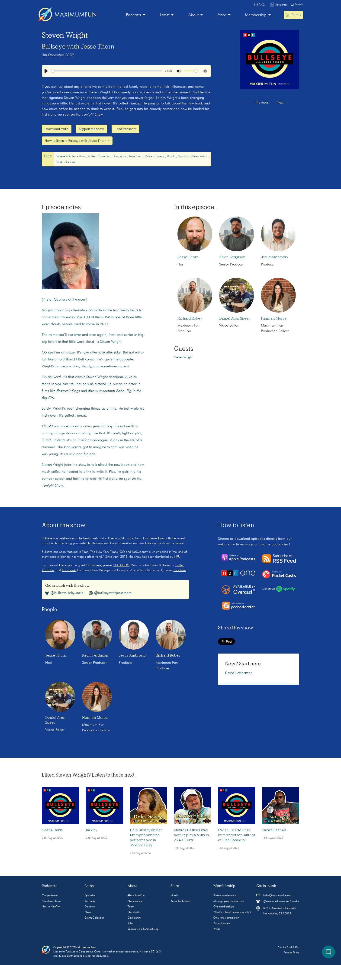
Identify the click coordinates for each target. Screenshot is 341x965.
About (193, 15)
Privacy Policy (291, 952)
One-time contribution (226, 917)
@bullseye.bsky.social (67, 593)
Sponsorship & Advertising (143, 929)
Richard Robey (189, 318)
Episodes (90, 895)
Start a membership (224, 895)
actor (123, 156)
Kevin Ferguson (232, 257)
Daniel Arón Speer (234, 318)
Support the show (91, 129)
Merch (174, 895)
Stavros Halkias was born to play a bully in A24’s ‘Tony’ (191, 835)
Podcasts (133, 15)
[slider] (106, 71)
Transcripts (91, 901)
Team (131, 906)
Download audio (57, 129)
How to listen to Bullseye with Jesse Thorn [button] (76, 140)
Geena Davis (52, 830)
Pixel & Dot (292, 947)
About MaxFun (136, 895)
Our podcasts (50, 895)
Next (282, 102)
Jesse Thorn (136, 156)
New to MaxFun (51, 906)
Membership (256, 15)
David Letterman (239, 673)
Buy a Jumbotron (180, 901)
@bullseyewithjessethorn (113, 593)
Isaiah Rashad (274, 830)
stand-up (184, 156)
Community (134, 917)
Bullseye (70, 162)
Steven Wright (200, 156)
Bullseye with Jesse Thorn (78, 46)
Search (298, 4)
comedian (104, 156)
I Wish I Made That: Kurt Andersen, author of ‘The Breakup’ (236, 835)
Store (221, 15)
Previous (259, 102)
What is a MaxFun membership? (232, 912)
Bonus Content (222, 923)
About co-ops (135, 901)
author (60, 162)
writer (92, 156)
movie (149, 156)
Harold (171, 156)
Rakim (91, 830)
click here (180, 570)
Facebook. (69, 570)
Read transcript (125, 129)
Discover (90, 906)
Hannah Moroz (273, 318)
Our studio (134, 912)
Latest (164, 15)
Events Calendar (94, 917)
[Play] (46, 71)
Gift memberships (223, 906)
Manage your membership (228, 901)
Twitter (179, 565)
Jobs (130, 923)
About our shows (51, 901)
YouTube (48, 570)
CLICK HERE (121, 565)
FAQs (216, 929)
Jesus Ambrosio (274, 257)
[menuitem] (135, 15)
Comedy (159, 156)
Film (115, 156)
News (88, 912)
